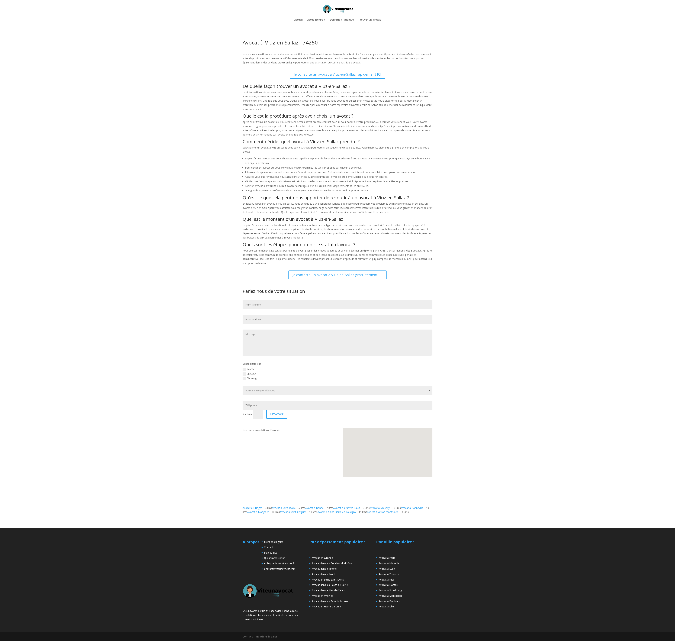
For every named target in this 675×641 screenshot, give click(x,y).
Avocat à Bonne (314, 508)
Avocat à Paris (387, 557)
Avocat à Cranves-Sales (346, 508)
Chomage (252, 378)
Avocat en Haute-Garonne (327, 606)
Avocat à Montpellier (390, 595)
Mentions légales (273, 541)
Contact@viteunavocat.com (279, 569)
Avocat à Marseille (389, 563)
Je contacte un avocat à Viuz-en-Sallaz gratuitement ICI (337, 274)
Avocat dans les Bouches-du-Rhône (332, 563)
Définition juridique (342, 19)
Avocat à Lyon (387, 568)
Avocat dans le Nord (323, 574)
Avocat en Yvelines (322, 595)
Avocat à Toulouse (389, 574)
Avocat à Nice (386, 579)
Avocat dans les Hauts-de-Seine (330, 585)
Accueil (298, 19)
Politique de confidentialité (279, 563)
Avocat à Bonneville (412, 508)
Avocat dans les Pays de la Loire (330, 601)
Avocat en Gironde (322, 557)
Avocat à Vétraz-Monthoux (382, 512)
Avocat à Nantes (388, 585)
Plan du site (270, 552)
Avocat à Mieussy (380, 508)
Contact (268, 547)
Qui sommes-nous (274, 558)
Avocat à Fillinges (252, 508)
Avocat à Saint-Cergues (293, 512)
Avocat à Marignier (258, 512)
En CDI (251, 369)
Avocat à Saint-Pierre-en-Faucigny (336, 512)
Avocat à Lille (386, 606)
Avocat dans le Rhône (324, 568)
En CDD (251, 373)
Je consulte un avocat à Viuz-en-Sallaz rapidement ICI (337, 74)
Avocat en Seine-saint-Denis (328, 579)
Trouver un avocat (369, 19)
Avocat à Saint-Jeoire (284, 508)
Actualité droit (316, 19)
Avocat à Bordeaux (389, 601)
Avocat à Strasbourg (390, 590)
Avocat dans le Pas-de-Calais (328, 590)
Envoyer (277, 414)
